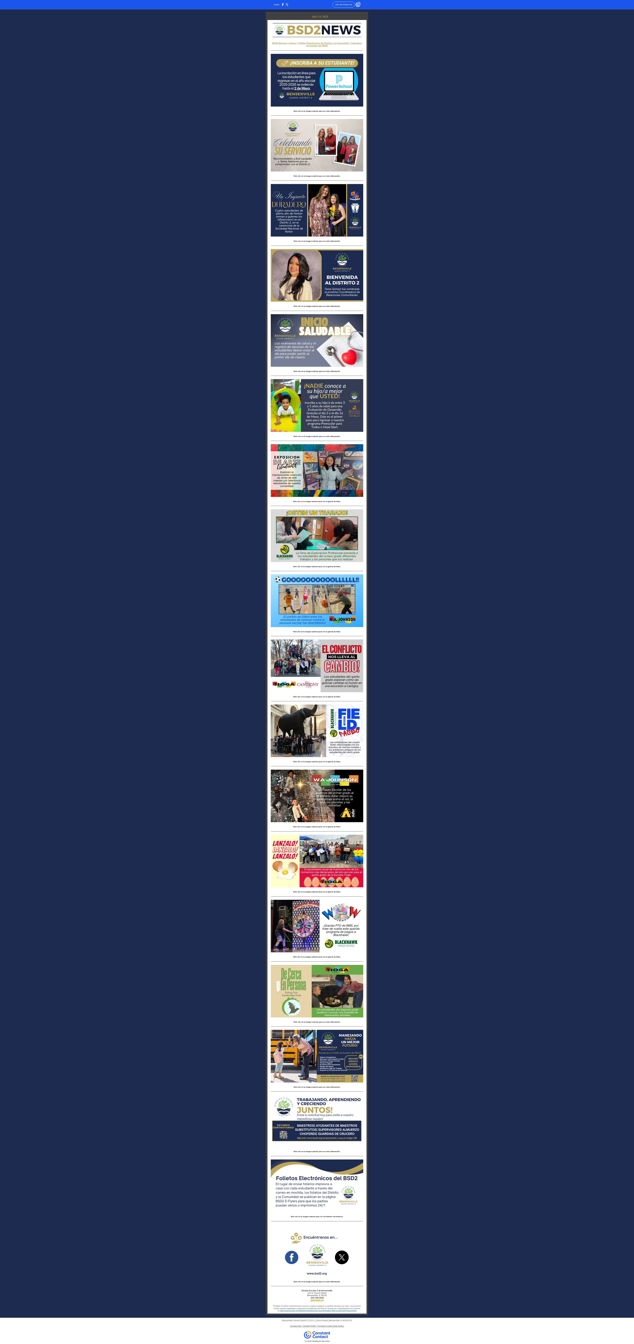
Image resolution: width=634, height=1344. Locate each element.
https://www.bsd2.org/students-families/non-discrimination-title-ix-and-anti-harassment (318, 1310)
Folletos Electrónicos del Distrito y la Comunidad (323, 43)
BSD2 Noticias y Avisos (284, 43)
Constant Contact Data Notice (330, 1326)
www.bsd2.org (317, 1300)
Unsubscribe (295, 1326)
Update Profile (309, 1326)
